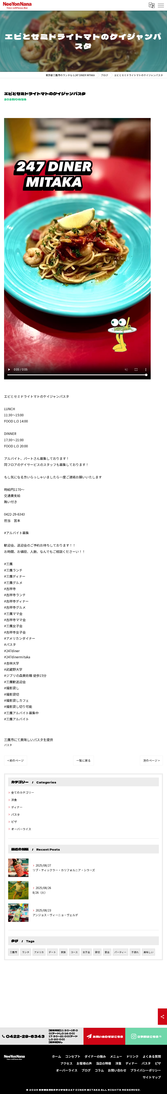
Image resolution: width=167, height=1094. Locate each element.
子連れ (135, 952)
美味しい (148, 952)
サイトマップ (152, 1077)
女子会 (86, 952)
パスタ (8, 745)
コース (74, 952)
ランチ (25, 952)
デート (52, 952)
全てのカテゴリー (22, 792)
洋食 (14, 800)
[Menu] (160, 5)
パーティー (120, 952)
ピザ (14, 822)
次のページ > (151, 760)
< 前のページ (15, 760)
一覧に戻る (83, 760)
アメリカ (39, 952)
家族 (63, 952)
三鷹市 (13, 952)
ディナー (16, 807)
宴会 (107, 952)
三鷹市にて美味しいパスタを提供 (28, 739)
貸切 (97, 952)
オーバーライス (21, 829)
